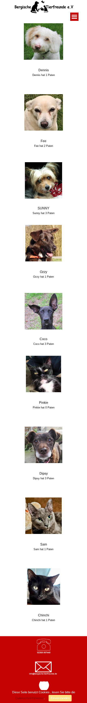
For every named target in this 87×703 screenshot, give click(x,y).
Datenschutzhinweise (29, 698)
